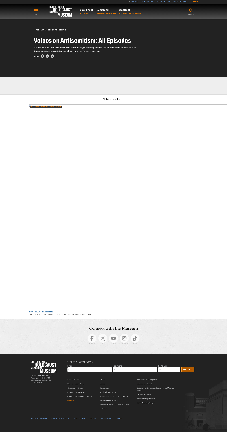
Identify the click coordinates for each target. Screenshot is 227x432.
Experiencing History (146, 399)
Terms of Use (79, 418)
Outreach (104, 409)
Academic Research (108, 392)
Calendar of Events (75, 388)
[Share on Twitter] (47, 57)
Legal (119, 418)
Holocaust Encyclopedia (147, 380)
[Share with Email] (52, 57)
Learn (102, 380)
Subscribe (188, 369)
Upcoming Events (163, 2)
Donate (195, 2)
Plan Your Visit (147, 2)
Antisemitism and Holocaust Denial (115, 405)
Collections (104, 388)
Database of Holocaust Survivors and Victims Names (156, 389)
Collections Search (145, 384)
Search (191, 14)
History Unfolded (144, 394)
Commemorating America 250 (79, 396)
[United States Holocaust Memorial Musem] (43, 372)
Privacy (93, 418)
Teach (102, 384)
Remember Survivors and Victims (114, 396)
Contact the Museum (60, 418)
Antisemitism (135, 13)
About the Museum (39, 418)
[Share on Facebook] (42, 57)
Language (134, 2)
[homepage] (61, 11)
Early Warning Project (146, 403)
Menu (36, 14)
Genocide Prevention (109, 401)
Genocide (123, 13)
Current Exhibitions (75, 384)
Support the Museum (181, 2)
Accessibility (107, 418)
